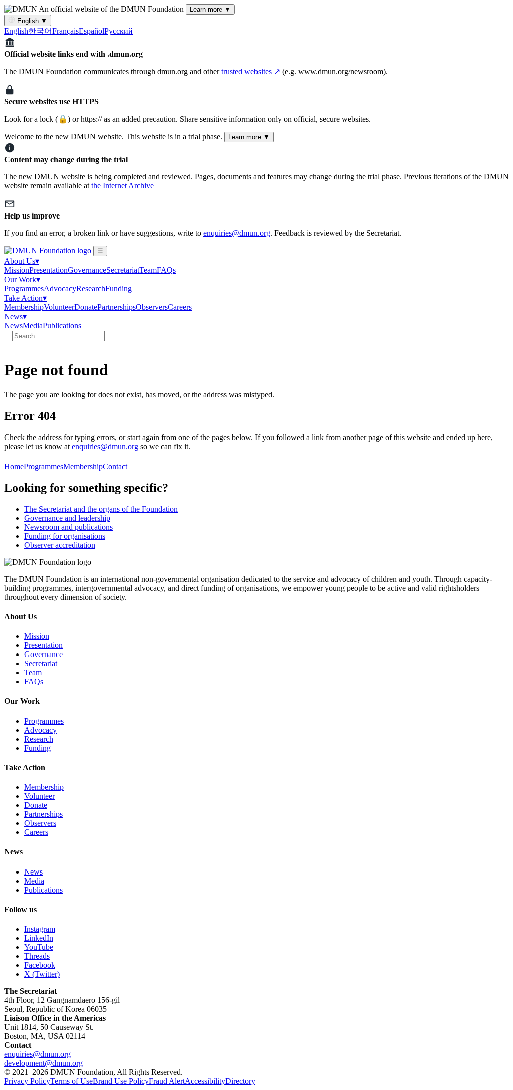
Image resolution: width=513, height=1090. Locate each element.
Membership (24, 307)
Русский (118, 31)
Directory (240, 1081)
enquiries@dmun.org (236, 233)
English (31, 21)
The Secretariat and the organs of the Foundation (101, 509)
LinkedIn (38, 938)
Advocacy (60, 288)
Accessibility (205, 1081)
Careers (180, 307)
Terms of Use (71, 1081)
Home (14, 466)
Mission (16, 270)
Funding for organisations (64, 536)
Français (65, 31)
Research (90, 288)
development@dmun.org (43, 1063)
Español (91, 31)
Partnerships (116, 307)
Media (33, 325)
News (15, 316)
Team (148, 270)
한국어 (40, 31)
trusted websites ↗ (250, 71)
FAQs (166, 270)
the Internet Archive (122, 185)
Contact (115, 466)
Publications (62, 325)
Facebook (39, 965)
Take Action (25, 298)
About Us (21, 261)
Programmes (24, 288)
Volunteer (59, 307)
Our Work (22, 279)
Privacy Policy (27, 1081)
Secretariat (122, 270)
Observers (152, 307)
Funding (118, 288)
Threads (37, 956)
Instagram (39, 929)
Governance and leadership (67, 518)
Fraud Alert (167, 1081)
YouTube (38, 947)
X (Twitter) (42, 974)
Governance (87, 270)
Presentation (48, 270)
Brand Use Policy (121, 1081)
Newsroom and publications (68, 527)
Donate (85, 307)
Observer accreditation (59, 545)
